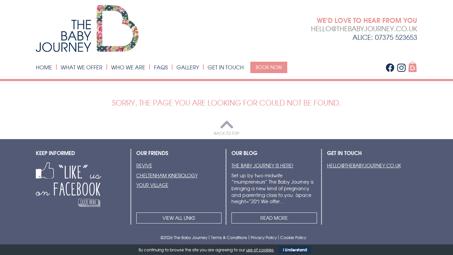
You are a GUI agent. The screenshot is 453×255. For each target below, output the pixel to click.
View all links (178, 217)
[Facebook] (390, 67)
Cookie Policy (293, 237)
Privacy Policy (264, 237)
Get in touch (226, 67)
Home (44, 67)
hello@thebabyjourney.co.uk (364, 28)
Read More (274, 217)
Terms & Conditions (229, 237)
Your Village (152, 185)
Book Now (269, 67)
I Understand (295, 249)
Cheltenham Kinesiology (167, 175)
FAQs (161, 67)
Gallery (187, 67)
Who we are (128, 67)
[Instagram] (401, 67)
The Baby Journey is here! (262, 165)
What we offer (81, 67)
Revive (144, 165)
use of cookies (260, 250)
